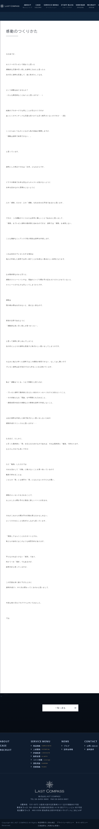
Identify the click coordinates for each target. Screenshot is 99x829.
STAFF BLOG (67, 5)
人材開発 (37, 749)
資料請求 (90, 749)
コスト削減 (37, 760)
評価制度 (37, 753)
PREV (6, 694)
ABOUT (27, 5)
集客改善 (37, 756)
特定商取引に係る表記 (46, 822)
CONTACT (90, 741)
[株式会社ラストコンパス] (10, 6)
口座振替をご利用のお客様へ (49, 826)
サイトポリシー (82, 822)
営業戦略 (37, 767)
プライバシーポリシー (65, 822)
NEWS (65, 741)
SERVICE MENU (51, 5)
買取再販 (37, 763)
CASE (38, 5)
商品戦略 (37, 746)
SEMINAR (80, 5)
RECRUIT (91, 5)
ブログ (66, 746)
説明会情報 (68, 749)
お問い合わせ (92, 746)
